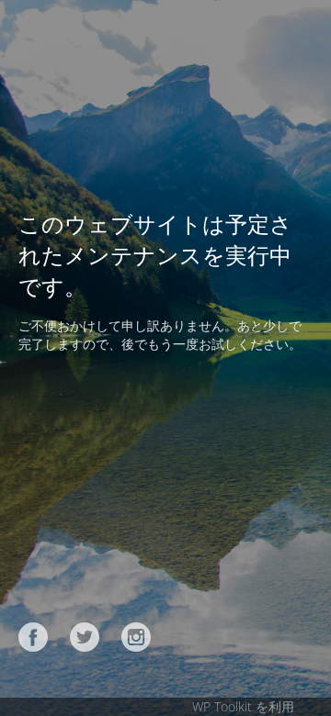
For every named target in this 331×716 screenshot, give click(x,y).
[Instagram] (136, 637)
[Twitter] (84, 637)
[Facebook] (33, 637)
